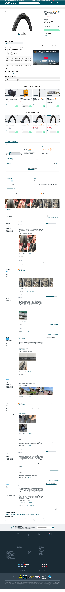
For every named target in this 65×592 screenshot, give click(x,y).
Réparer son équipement (9, 554)
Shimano (29, 537)
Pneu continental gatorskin (49, 518)
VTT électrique (40, 545)
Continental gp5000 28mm (39, 518)
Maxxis (29, 538)
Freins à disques (41, 547)
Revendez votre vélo (20, 544)
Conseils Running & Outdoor (21, 536)
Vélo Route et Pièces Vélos (10, 514)
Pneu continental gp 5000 (10, 518)
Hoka (28, 548)
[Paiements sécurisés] (23, 565)
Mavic (28, 540)
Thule (28, 536)
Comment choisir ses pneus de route (22, 68)
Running (39, 535)
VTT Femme (40, 553)
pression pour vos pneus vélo (15, 73)
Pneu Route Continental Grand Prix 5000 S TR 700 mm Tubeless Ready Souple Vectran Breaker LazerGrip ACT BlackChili (12, 126)
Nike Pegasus (30, 551)
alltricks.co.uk (53, 533)
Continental (45, 11)
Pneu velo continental (29, 518)
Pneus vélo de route (30, 514)
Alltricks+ (7, 556)
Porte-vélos (40, 544)
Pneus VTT (40, 536)
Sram (28, 539)
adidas (29, 552)
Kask (28, 535)
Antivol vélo (40, 549)
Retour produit (19, 534)
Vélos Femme (40, 551)
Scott (28, 553)
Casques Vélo (40, 554)
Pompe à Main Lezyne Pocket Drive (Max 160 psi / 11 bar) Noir (38, 100)
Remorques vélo (41, 556)
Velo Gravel (40, 552)
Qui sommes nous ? (9, 533)
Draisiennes (40, 548)
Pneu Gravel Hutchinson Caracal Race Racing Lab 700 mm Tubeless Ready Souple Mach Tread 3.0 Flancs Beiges (52, 126)
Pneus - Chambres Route (21, 514)
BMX (39, 555)
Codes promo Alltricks (9, 551)
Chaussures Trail (41, 550)
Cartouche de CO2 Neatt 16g (51, 99)
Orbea (28, 554)
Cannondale (29, 549)
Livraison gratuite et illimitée (41, 0)
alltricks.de (52, 536)
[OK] (53, 527)
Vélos (39, 533)
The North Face (30, 550)
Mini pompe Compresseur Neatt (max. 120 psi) (11, 100)
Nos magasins (19, 535)
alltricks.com (53, 534)
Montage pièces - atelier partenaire (14, 43)
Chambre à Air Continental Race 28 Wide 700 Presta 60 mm (25, 100)
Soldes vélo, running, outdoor (10, 558)
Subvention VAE (19, 546)
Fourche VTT (40, 546)
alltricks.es (52, 535)
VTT (39, 534)
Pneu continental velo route (19, 518)
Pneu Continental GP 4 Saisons (24, 125)
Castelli (29, 534)
